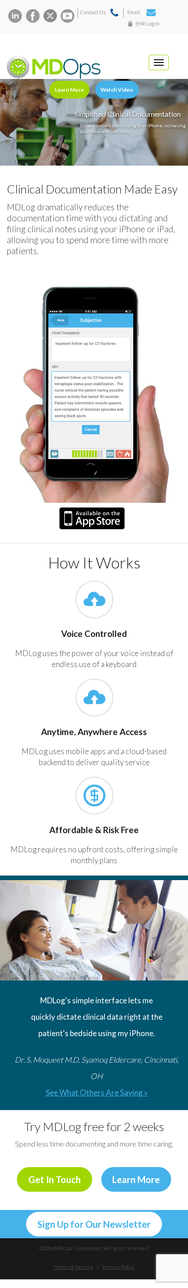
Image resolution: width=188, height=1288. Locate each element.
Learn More (69, 89)
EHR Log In (148, 23)
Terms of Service (73, 1267)
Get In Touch (54, 1179)
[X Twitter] (50, 16)
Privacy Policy (119, 1267)
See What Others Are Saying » (97, 1092)
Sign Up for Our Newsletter (94, 1224)
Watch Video (116, 89)
